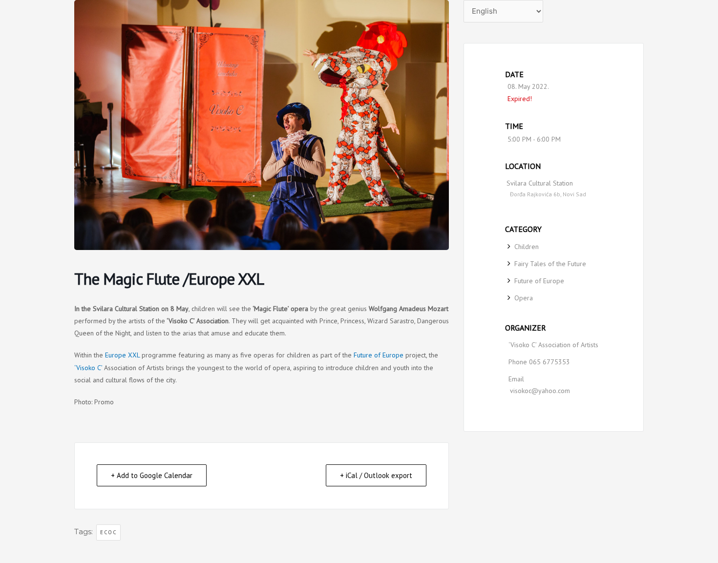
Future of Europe (377, 355)
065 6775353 (549, 361)
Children (526, 246)
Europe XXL (122, 355)
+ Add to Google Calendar (151, 475)
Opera (523, 297)
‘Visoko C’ (88, 367)
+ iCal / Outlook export (376, 475)
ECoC (108, 532)
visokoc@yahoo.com (540, 390)
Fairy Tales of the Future (550, 263)
